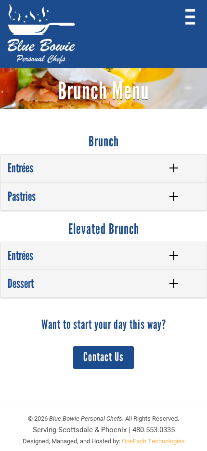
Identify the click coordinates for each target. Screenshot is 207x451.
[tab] (103, 168)
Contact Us (103, 356)
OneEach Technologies (153, 441)
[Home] (41, 34)
